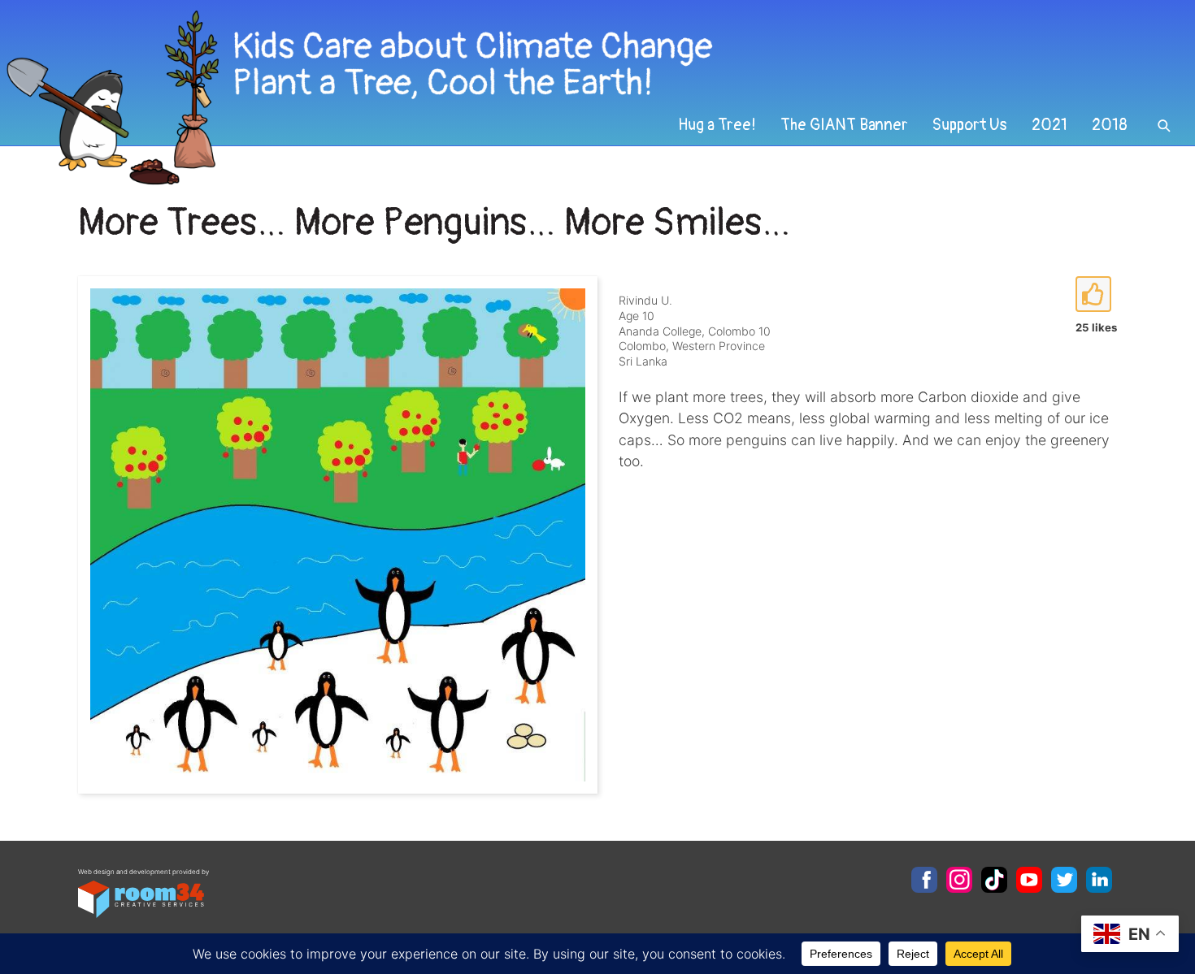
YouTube (1029, 880)
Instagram (959, 880)
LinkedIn (1099, 880)
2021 (1049, 125)
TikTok (994, 880)
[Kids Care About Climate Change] (485, 98)
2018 (1110, 125)
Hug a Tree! (717, 125)
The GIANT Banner (844, 125)
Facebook (924, 880)
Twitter (1064, 880)
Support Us (969, 125)
